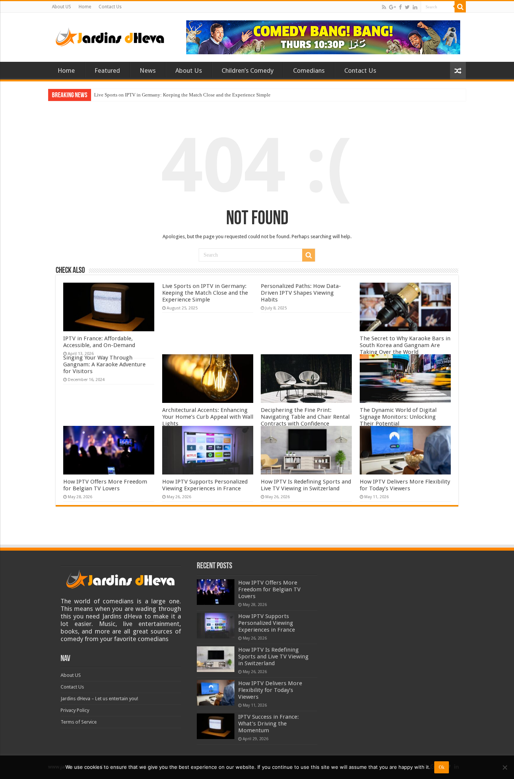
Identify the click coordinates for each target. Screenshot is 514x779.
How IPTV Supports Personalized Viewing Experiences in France (205, 485)
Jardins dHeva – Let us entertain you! (99, 698)
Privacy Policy (75, 710)
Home (85, 6)
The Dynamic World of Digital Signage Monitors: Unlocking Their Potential (398, 417)
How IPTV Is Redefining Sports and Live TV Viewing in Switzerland (306, 485)
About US (61, 6)
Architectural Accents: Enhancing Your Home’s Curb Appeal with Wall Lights (207, 417)
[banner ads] (323, 37)
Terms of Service (79, 722)
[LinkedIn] (415, 7)
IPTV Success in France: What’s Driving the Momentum (268, 723)
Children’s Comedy (248, 70)
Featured (107, 70)
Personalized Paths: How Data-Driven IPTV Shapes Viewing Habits (301, 293)
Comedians (309, 70)
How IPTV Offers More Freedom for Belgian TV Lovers (105, 485)
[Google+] (392, 7)
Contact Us (110, 6)
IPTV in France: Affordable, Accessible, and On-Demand (99, 342)
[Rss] (384, 7)
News (148, 70)
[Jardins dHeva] (110, 35)
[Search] (460, 6)
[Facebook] (400, 7)
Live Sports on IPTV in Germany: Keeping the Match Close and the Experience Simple (182, 95)
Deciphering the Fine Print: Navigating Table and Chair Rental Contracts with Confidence (305, 417)
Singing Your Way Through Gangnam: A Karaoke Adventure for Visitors (104, 364)
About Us (188, 70)
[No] (504, 767)
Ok (441, 767)
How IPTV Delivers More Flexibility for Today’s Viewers (405, 485)
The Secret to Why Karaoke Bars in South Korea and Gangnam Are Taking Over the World (405, 345)
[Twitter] (407, 7)
